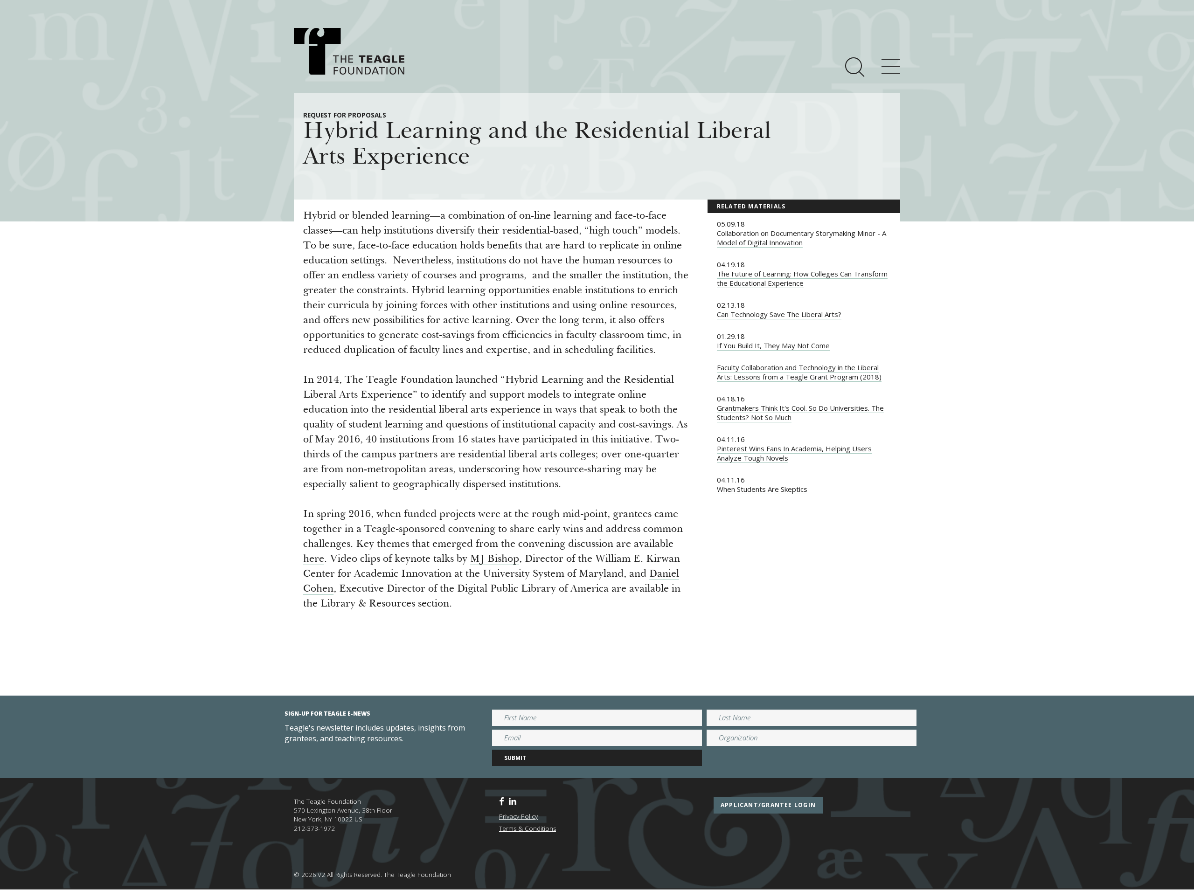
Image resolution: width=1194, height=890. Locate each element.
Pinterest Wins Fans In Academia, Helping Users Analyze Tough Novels (794, 453)
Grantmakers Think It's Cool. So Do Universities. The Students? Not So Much (800, 412)
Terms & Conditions (527, 828)
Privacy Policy (518, 816)
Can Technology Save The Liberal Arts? (779, 314)
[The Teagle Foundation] (349, 51)
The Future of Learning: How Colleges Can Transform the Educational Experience (802, 278)
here (313, 559)
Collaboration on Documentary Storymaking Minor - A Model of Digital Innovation (801, 237)
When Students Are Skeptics (762, 489)
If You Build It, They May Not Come (773, 345)
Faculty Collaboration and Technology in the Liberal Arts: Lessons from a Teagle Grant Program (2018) (799, 372)
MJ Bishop (494, 559)
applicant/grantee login (768, 805)
